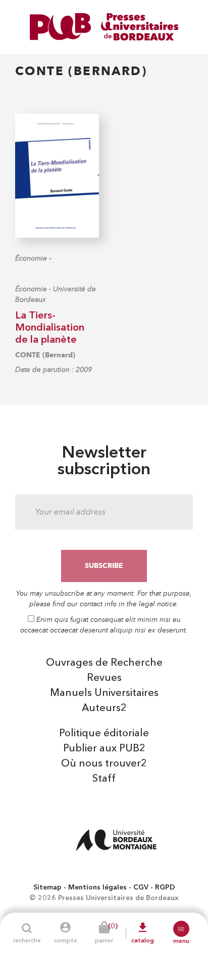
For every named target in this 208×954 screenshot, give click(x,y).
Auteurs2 (104, 709)
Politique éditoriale (104, 734)
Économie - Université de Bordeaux (55, 294)
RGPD (165, 887)
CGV (140, 887)
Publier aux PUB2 (104, 749)
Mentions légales (97, 887)
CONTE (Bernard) (45, 355)
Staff (104, 779)
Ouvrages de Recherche (104, 663)
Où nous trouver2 (104, 764)
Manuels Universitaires (104, 693)
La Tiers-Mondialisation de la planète (49, 328)
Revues (104, 678)
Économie (31, 258)
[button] (181, 929)
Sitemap (47, 887)
